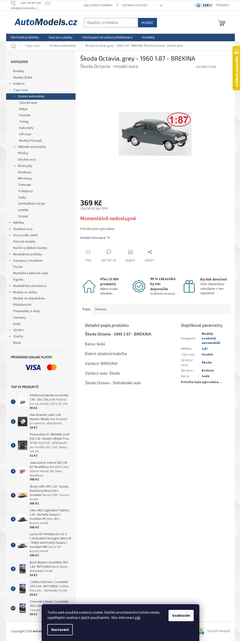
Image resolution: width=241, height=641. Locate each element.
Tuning (23, 121)
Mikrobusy (25, 178)
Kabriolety (26, 128)
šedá (205, 376)
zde (137, 617)
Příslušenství (22, 304)
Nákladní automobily (32, 147)
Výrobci (18, 330)
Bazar (17, 342)
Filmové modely (24, 241)
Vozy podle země (25, 235)
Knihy (17, 324)
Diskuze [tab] (100, 309)
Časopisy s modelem (28, 260)
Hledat (147, 23)
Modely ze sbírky (25, 292)
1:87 (205, 349)
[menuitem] (25, 37)
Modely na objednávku (29, 298)
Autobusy (24, 172)
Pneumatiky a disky (26, 311)
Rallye (23, 109)
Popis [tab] (87, 309)
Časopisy (19, 317)
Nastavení (60, 629)
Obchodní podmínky (98, 5)
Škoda (207, 362)
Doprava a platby (135, 5)
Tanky (22, 197)
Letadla (23, 210)
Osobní (207, 354)
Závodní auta (28, 102)
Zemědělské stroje (31, 203)
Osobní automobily (31, 96)
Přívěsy (23, 153)
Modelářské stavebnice (29, 286)
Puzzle (18, 267)
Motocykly (25, 166)
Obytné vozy (27, 159)
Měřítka (18, 222)
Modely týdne (22, 77)
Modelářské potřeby (27, 254)
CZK (206, 5)
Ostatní (23, 216)
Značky (18, 336)
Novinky (18, 71)
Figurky (18, 279)
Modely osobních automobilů (211, 338)
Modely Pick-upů (30, 140)
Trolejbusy (25, 191)
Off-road (25, 134)
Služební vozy (23, 229)
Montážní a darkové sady (30, 273)
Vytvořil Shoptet (218, 631)
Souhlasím (181, 615)
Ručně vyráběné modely (30, 248)
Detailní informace (93, 238)
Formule (25, 115)
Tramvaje (24, 184)
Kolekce (19, 83)
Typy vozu (20, 90)
